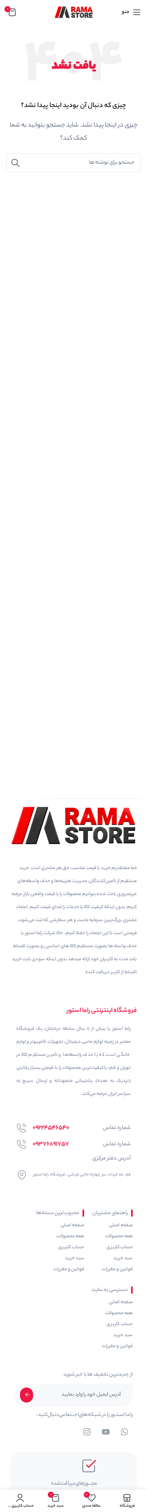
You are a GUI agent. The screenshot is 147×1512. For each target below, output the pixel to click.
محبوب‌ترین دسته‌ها (57, 1213)
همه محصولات (119, 1236)
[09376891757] (21, 1144)
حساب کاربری (120, 1247)
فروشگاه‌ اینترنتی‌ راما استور (102, 1011)
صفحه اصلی (121, 1225)
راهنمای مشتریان (110, 1213)
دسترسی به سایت (109, 1290)
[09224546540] (21, 1128)
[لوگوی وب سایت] (73, 12)
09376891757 (51, 1144)
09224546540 (51, 1128)
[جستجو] (15, 162)
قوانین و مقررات (117, 1269)
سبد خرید (123, 1258)
